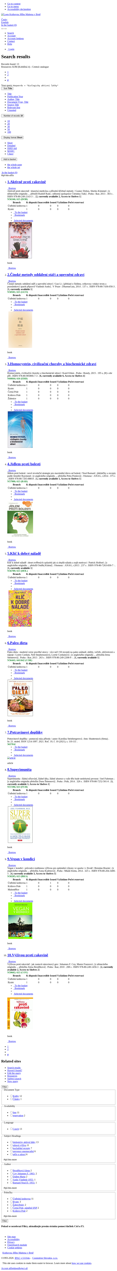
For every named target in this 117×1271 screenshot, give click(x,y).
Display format (12, 137)
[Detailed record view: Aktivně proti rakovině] (20, 257)
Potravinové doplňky (25, 732)
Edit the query (14, 1073)
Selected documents (23, 220)
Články (16, 1099)
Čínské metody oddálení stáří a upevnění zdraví (45, 275)
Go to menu (13, 6)
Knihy (16, 1096)
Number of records (12, 116)
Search (10, 33)
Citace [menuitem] (10, 154)
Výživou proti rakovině (27, 955)
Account (11, 35)
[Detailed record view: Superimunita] (20, 842)
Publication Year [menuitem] (15, 96)
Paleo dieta (17, 643)
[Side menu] (2, 28)
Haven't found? (14, 1070)
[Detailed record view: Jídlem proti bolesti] (20, 536)
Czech (16, 1129)
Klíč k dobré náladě (24, 553)
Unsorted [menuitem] (11, 110)
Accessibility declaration (19, 9)
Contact (11, 41)
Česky (4, 19)
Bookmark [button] (19, 215)
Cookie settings (14, 1247)
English (5, 22)
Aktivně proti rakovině (26, 182)
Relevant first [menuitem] (13, 107)
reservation (18, 1115)
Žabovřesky (18, 1205)
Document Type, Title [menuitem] (17, 102)
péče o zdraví (19, 1154)
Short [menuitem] (9, 143)
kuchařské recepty (21, 1148)
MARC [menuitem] (11, 151)
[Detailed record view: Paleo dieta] (20, 715)
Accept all (6, 1268)
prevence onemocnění (23, 1151)
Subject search (14, 1078)
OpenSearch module (17, 1245)
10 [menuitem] (8, 121)
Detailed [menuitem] (11, 145)
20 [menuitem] (8, 123)
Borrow (11, 188)
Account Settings (15, 38)
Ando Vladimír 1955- (23, 1179)
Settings (15, 1268)
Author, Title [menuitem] (13, 99)
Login (10, 49)
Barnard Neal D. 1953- (24, 1182)
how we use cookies (81, 1263)
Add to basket (9, 159)
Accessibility (13, 1239)
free (14, 1112)
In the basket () (9, 25)
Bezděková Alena (21, 1170)
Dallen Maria (19, 1176)
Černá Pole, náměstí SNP (25, 1208)
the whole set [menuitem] (13, 167)
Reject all (23, 1268)
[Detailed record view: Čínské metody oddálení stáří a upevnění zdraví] (20, 347)
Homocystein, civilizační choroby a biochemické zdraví (51, 364)
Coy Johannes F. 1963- (24, 1173)
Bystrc (16, 1201)
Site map (11, 1236)
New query (12, 1081)
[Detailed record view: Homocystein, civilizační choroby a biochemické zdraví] (20, 447)
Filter (4, 1087)
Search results (14, 1067)
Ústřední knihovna (22, 1198)
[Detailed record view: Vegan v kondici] (20, 938)
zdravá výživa (19, 1145)
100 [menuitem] (9, 132)
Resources (12, 1076)
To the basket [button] (20, 212)
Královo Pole (19, 1211)
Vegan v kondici (21, 859)
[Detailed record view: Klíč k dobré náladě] (20, 626)
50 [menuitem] (8, 129)
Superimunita (19, 769)
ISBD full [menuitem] (12, 148)
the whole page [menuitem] (14, 164)
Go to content (13, 3)
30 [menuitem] (8, 126)
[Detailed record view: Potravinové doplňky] (11, 758)
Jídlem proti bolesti (24, 464)
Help (9, 44)
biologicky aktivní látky (24, 1142)
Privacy (11, 1242)
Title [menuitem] (9, 93)
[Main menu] (5, 28)
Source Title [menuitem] (13, 104)
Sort (7, 88)
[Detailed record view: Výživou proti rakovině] (20, 1031)
